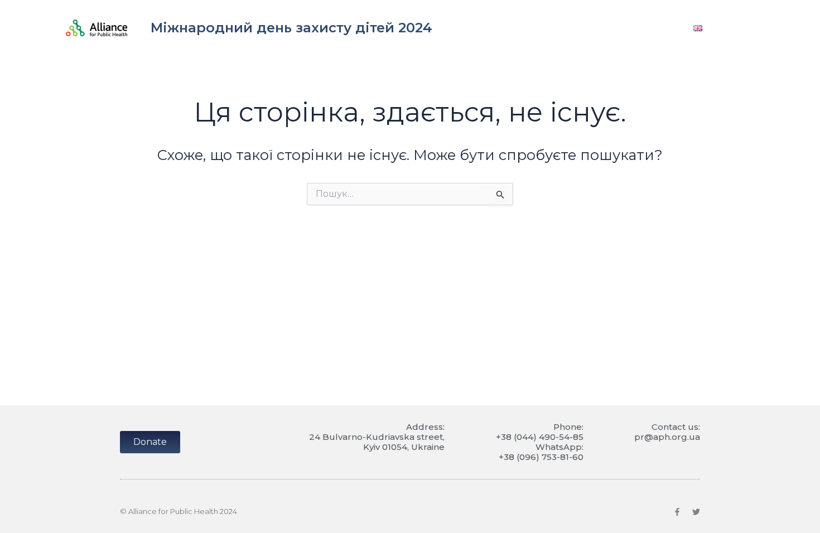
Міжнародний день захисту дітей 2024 (291, 28)
